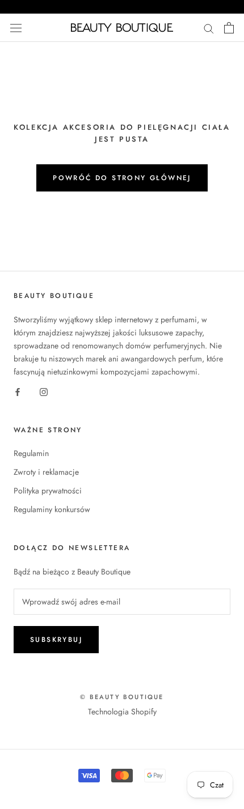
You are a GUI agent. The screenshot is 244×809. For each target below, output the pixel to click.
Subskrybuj (56, 640)
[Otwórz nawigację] (16, 27)
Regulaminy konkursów (52, 509)
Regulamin (31, 453)
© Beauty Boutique (121, 696)
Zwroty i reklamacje (46, 472)
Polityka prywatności (48, 490)
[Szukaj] (209, 27)
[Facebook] (18, 391)
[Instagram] (44, 391)
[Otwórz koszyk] (229, 27)
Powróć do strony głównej (122, 178)
